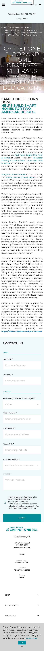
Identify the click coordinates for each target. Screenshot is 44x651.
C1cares (27, 27)
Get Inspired (11, 605)
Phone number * (10, 413)
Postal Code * (8, 444)
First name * (8, 359)
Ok (22, 642)
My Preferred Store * (11, 459)
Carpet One (6, 27)
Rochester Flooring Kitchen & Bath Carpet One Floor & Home (22, 161)
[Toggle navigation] (3, 4)
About (17, 27)
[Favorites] (35, 4)
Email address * (9, 428)
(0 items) (40, 4)
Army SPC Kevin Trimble (13, 175)
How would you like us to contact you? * (19, 398)
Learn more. (32, 638)
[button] (31, 4)
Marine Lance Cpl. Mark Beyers (20, 177)
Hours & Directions (22, 547)
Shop (7, 595)
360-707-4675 (22, 18)
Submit (22, 518)
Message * (7, 474)
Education (10, 616)
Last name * (8, 375)
